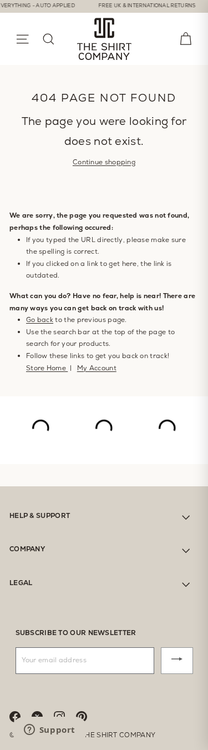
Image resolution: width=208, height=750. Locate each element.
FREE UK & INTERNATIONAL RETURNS (141, 5)
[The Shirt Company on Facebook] (20, 716)
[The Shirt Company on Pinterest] (87, 716)
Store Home (47, 368)
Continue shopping (104, 162)
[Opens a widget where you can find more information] (49, 730)
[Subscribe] (177, 660)
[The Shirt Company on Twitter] (43, 716)
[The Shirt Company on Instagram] (65, 716)
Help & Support (39, 515)
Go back (39, 319)
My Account (96, 368)
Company (27, 549)
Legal (21, 582)
